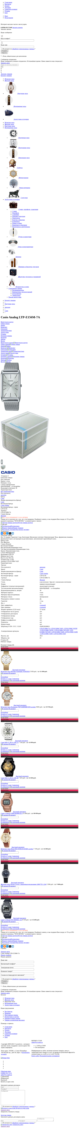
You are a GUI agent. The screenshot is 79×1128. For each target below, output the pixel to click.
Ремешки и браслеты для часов (28, 267)
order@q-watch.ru (37, 1042)
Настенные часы (23, 138)
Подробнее (4, 677)
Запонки (18, 257)
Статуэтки (24, 198)
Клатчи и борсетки (18, 220)
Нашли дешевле (18, 528)
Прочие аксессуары (14, 297)
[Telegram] (13, 533)
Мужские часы (9, 79)
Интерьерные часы (20, 106)
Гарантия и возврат (11, 9)
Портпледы (16, 218)
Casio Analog (5, 505)
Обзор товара (5, 344)
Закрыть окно (5, 63)
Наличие (4, 358)
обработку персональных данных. (23, 49)
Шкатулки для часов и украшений (29, 277)
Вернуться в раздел (7, 343)
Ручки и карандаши (24, 237)
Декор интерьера (24, 188)
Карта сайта (35, 1056)
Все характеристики (7, 491)
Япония (3, 516)
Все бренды (8, 1011)
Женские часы (9, 80)
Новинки (8, 1013)
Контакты (8, 4)
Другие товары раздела (25, 522)
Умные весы (16, 295)
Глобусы (20, 168)
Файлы (3, 360)
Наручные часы (23, 93)
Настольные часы (24, 148)
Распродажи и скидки (12, 1017)
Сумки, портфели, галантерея (28, 209)
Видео (3, 362)
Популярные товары (11, 1015)
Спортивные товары (15, 288)
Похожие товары (6, 356)
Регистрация (9, 18)
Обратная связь (6, 1071)
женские (3, 495)
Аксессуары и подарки (21, 119)
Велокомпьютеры (18, 290)
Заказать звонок (17, 27)
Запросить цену (18, 1124)
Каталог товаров (6, 74)
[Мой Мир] (7, 533)
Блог (6, 13)
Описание (4, 349)
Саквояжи (15, 214)
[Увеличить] (11, 410)
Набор (3, 346)
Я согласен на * (19, 1106)
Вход (6, 16)
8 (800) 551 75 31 (6, 1073)
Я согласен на (19, 49)
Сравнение (15, 679)
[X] (10, 533)
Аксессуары (5, 353)
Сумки (14, 211)
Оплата (7, 6)
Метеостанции (23, 178)
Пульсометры (16, 293)
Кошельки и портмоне (19, 225)
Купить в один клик (22, 1108)
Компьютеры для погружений (22, 292)
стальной (43, 605)
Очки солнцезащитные (25, 247)
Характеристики (6, 351)
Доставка (8, 7)
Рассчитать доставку (22, 529)
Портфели (15, 213)
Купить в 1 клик (6, 679)
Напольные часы (24, 158)
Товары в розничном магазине (15, 1020)
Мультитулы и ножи (22, 287)
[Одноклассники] (4, 533)
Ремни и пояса (17, 223)
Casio (2, 498)
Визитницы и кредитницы (21, 227)
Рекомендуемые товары (12, 1018)
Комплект (4, 348)
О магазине (8, 2)
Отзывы (7, 11)
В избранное (5, 680)
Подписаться (15, 526)
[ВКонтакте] (2, 533)
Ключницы (16, 221)
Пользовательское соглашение (50, 1056)
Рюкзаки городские (18, 216)
